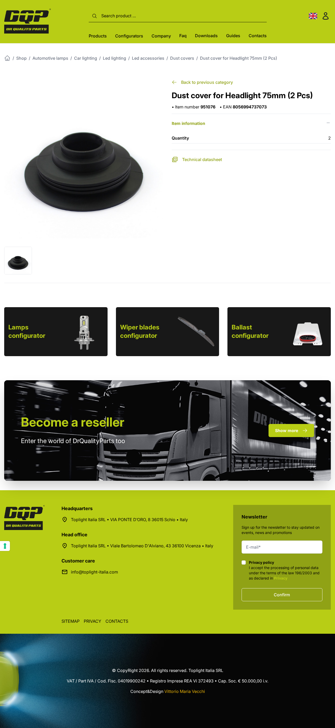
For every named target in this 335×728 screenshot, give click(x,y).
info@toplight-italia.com (94, 572)
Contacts (258, 35)
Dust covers (182, 58)
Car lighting (85, 58)
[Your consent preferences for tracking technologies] (5, 546)
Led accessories (148, 58)
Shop (21, 58)
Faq (183, 35)
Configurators (129, 35)
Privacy (280, 578)
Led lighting (114, 58)
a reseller (72, 422)
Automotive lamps (50, 58)
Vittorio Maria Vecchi (184, 691)
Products (98, 35)
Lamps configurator (26, 331)
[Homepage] (7, 58)
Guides (233, 35)
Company (161, 35)
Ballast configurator (250, 331)
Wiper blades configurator (139, 331)
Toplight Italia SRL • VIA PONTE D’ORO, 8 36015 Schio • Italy (129, 519)
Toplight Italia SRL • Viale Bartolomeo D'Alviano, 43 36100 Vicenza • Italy (142, 545)
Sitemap (71, 621)
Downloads (206, 35)
